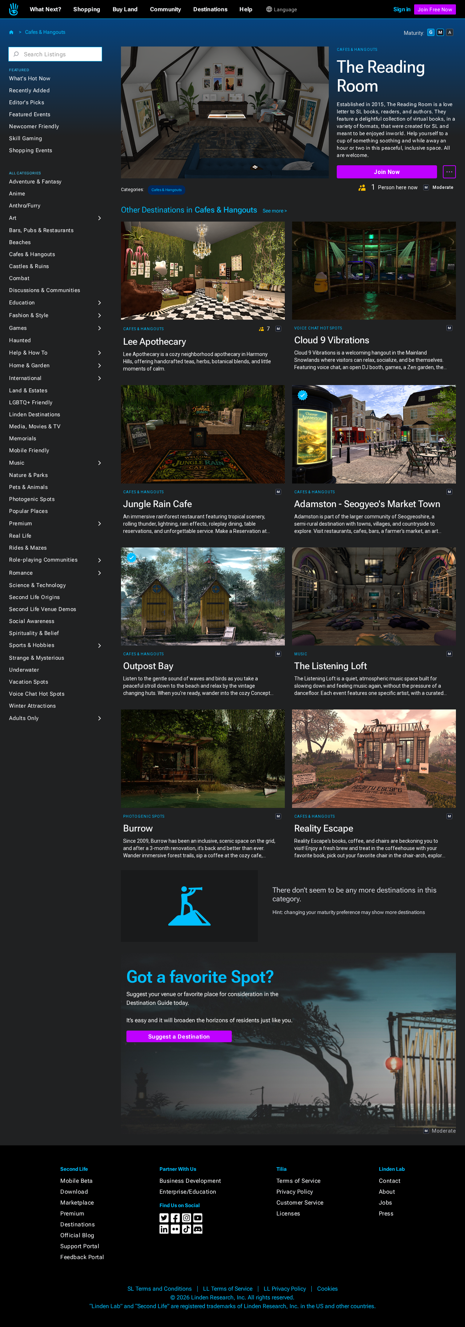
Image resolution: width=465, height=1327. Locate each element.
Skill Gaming (25, 138)
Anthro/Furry (24, 205)
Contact (390, 1180)
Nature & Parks (28, 475)
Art (13, 218)
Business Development (190, 1180)
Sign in (402, 9)
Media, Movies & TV (34, 426)
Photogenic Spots (31, 499)
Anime (17, 193)
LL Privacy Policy (285, 1288)
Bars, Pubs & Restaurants (41, 230)
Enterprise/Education (188, 1191)
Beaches (20, 242)
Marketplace (77, 1202)
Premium (20, 523)
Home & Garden (29, 365)
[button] (45, 9)
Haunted (20, 340)
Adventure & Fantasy (35, 181)
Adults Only (24, 718)
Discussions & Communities (44, 290)
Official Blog (77, 1235)
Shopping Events (30, 150)
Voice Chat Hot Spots (36, 694)
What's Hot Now (29, 78)
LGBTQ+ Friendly (31, 402)
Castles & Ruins (29, 266)
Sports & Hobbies (31, 645)
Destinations (77, 1224)
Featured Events (29, 114)
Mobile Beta (76, 1180)
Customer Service (300, 1202)
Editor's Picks (26, 102)
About (387, 1191)
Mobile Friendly (29, 450)
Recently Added (29, 90)
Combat (19, 278)
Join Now (387, 172)
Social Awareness (31, 621)
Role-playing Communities (43, 560)
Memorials (22, 438)
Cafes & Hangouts (45, 32)
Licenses (288, 1213)
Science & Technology (37, 585)
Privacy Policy (294, 1191)
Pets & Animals (28, 487)
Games (18, 328)
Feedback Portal (82, 1257)
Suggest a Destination (179, 1036)
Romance (21, 573)
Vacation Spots (28, 682)
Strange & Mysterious (36, 658)
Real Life (20, 536)
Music (17, 463)
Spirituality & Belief (34, 633)
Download (74, 1191)
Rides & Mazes (28, 548)
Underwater (24, 670)
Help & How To (28, 352)
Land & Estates (28, 390)
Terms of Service (298, 1180)
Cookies (327, 1288)
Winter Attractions (32, 706)
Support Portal (79, 1246)
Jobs (385, 1202)
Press (386, 1213)
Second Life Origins (34, 597)
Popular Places (28, 511)
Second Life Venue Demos (42, 609)
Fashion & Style (29, 315)
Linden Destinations (34, 414)
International (25, 378)
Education (22, 302)
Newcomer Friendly (34, 126)
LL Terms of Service (227, 1288)
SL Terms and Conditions (160, 1288)
